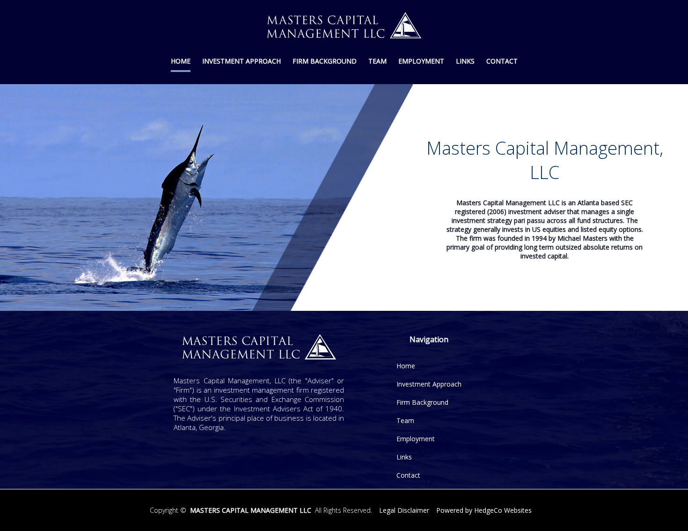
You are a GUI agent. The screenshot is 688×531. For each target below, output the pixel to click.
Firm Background (325, 61)
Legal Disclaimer (404, 510)
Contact (502, 61)
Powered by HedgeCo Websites (484, 510)
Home (180, 61)
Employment (421, 61)
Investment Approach (241, 61)
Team (377, 61)
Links (465, 61)
